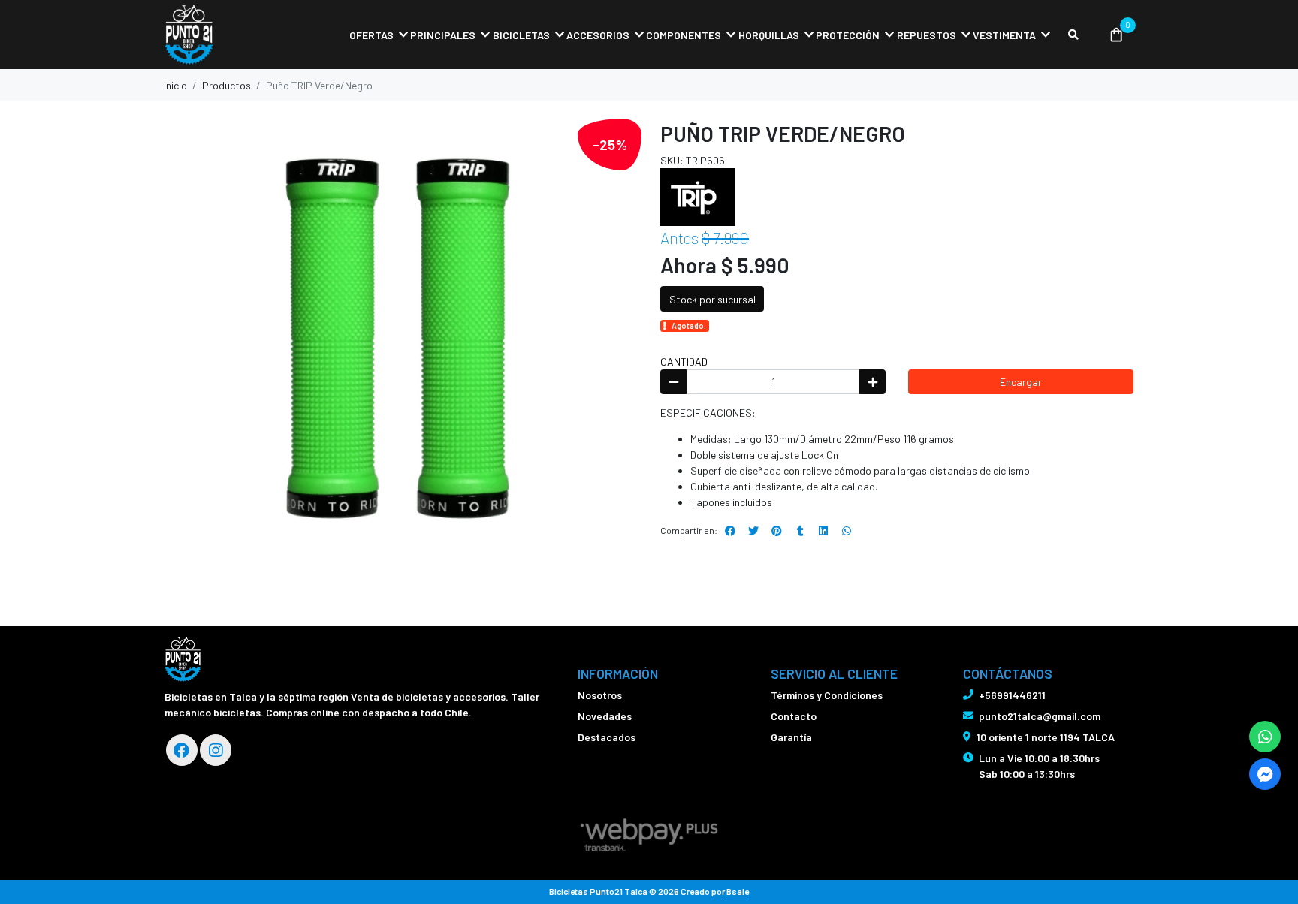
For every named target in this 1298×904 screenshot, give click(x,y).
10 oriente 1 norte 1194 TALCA (1046, 737)
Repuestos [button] (926, 35)
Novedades (605, 716)
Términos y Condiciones (827, 695)
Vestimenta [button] (1004, 35)
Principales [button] (442, 35)
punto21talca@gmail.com (1039, 716)
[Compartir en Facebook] (730, 530)
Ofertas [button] (371, 35)
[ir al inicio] (183, 659)
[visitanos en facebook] (182, 750)
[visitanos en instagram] (215, 750)
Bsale (737, 891)
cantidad (684, 361)
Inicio (175, 85)
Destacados (606, 737)
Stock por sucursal (712, 299)
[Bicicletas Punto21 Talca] (240, 35)
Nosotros (600, 695)
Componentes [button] (683, 35)
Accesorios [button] (597, 35)
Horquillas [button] (768, 35)
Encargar (1021, 381)
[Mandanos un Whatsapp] (1265, 736)
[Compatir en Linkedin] (823, 530)
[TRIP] (697, 195)
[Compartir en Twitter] (753, 530)
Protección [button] (848, 35)
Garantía (791, 737)
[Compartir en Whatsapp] (846, 530)
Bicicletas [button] (521, 35)
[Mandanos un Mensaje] (1265, 774)
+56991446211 (1012, 695)
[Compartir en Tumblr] (799, 530)
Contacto (794, 716)
